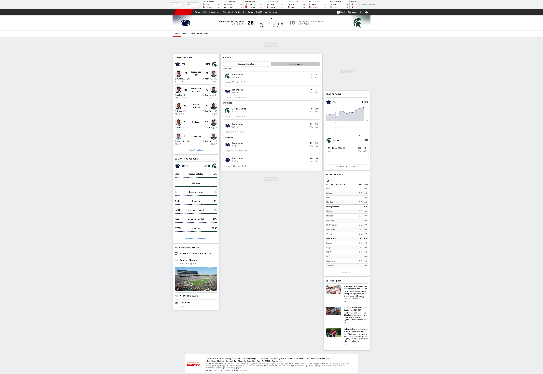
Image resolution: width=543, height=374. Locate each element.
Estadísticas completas (196, 239)
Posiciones (347, 273)
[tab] (247, 64)
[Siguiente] (359, 4)
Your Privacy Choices (215, 361)
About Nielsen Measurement (318, 359)
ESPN (183, 12)
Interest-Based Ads (296, 359)
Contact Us (231, 361)
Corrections (277, 361)
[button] (361, 12)
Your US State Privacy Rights (246, 359)
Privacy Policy (225, 359)
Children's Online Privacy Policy (273, 359)
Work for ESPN (263, 361)
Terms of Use (212, 359)
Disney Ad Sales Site (246, 361)
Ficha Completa (196, 150)
